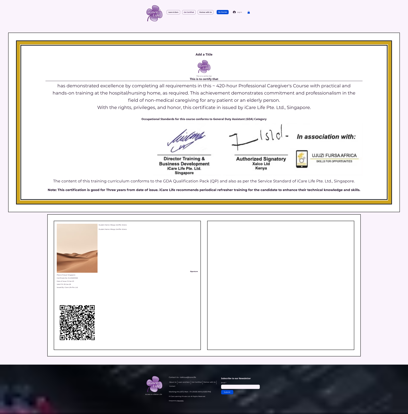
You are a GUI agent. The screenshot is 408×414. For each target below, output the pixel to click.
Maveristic (180, 400)
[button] (248, 12)
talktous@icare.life (188, 377)
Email (223, 383)
